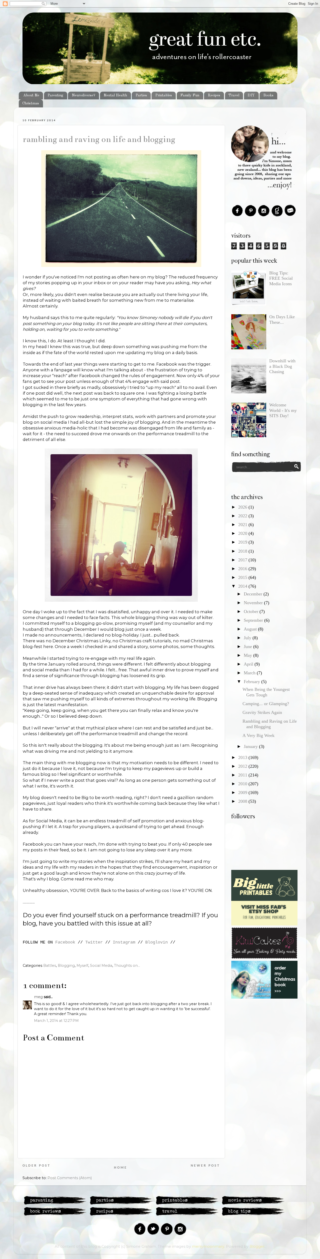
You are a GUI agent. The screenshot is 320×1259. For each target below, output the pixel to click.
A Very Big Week (258, 735)
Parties (141, 95)
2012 (243, 766)
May (248, 655)
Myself (82, 965)
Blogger (257, 1246)
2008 (243, 801)
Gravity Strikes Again (262, 712)
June (248, 646)
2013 (243, 757)
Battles (49, 965)
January (251, 746)
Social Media (101, 965)
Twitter (94, 942)
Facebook (65, 942)
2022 (243, 515)
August (251, 629)
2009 (243, 792)
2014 (243, 586)
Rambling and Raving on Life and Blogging (99, 139)
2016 (243, 568)
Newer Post (205, 1166)
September (254, 620)
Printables (163, 95)
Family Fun (189, 95)
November (254, 602)
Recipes (214, 95)
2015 (243, 577)
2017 (243, 559)
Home (120, 1168)
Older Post (36, 1166)
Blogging (66, 965)
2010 (243, 783)
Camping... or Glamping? (265, 703)
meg (38, 997)
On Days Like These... (282, 319)
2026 (243, 507)
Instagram (124, 942)
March (250, 672)
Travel (233, 95)
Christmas (30, 103)
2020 (243, 533)
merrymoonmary (208, 1246)
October (252, 611)
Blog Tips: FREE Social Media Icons (281, 278)
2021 (243, 524)
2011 (243, 774)
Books (268, 95)
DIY (251, 95)
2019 (243, 542)
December (254, 593)
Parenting (55, 95)
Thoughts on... (127, 965)
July (248, 637)
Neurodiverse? (83, 95)
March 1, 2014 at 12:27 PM (56, 1020)
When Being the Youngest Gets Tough (266, 692)
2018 (243, 551)
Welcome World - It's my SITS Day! (283, 410)
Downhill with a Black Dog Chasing (282, 366)
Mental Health (115, 95)
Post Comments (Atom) (70, 1178)
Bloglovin (156, 942)
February (252, 681)
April (249, 664)
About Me (31, 95)
